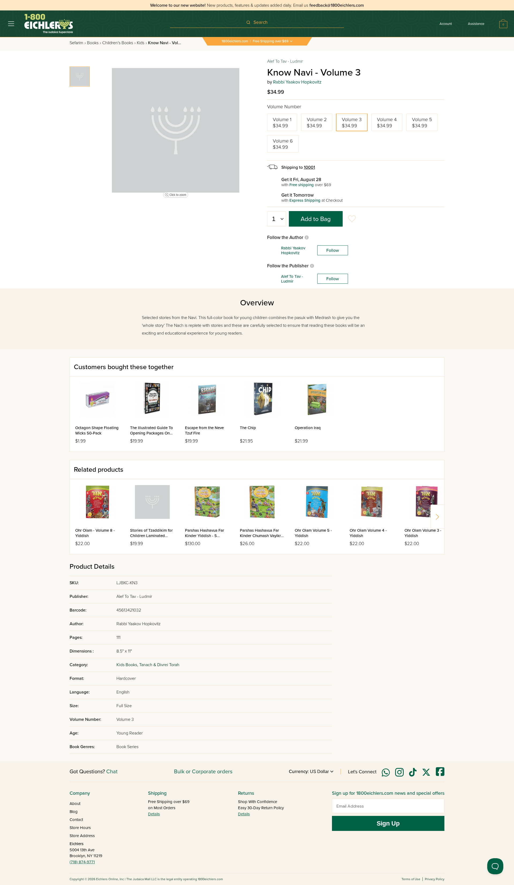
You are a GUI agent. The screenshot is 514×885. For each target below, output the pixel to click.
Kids (142, 43)
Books (94, 43)
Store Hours (80, 827)
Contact (76, 819)
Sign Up (388, 823)
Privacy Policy (434, 879)
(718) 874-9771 (82, 862)
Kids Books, (127, 665)
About (75, 803)
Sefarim (78, 43)
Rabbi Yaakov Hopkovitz (297, 82)
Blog (74, 811)
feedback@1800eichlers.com (336, 5)
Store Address (82, 835)
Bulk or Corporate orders (203, 771)
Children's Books (118, 43)
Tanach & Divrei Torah (159, 665)
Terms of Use (411, 879)
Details (154, 814)
